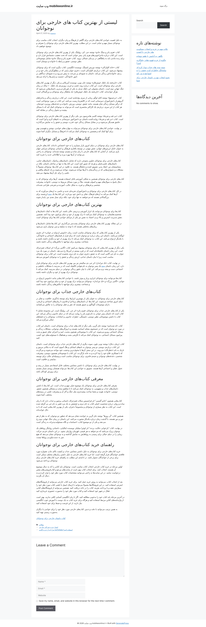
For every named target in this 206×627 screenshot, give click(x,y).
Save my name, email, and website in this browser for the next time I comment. (77, 601)
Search (139, 20)
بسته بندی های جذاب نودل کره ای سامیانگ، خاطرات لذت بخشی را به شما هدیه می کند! (151, 70)
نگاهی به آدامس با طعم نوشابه (149, 56)
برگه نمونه (163, 6)
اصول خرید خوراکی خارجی (48, 527)
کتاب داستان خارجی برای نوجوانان (50, 518)
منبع (50, 194)
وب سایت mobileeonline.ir (54, 6)
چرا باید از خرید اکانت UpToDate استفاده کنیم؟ (56, 530)
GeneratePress (122, 623)
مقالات (41, 525)
